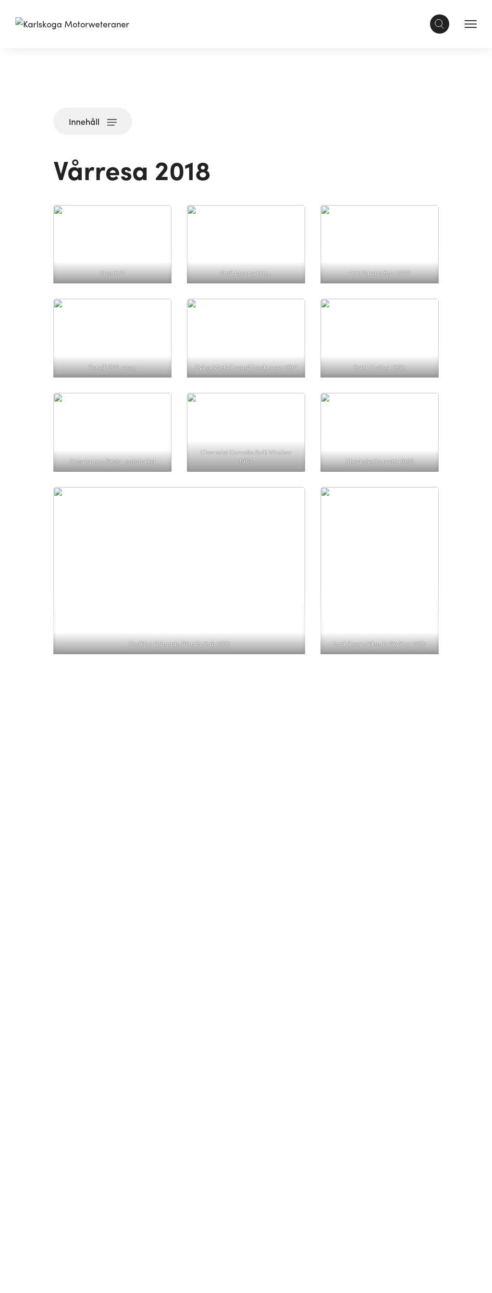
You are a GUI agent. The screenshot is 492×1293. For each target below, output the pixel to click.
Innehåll (84, 121)
